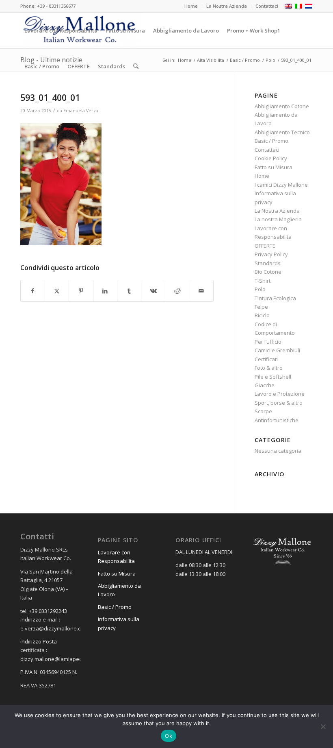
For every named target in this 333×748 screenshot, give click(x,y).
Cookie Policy (271, 158)
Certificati (266, 359)
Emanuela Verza (80, 110)
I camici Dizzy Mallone (281, 184)
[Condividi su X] (57, 290)
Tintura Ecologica (275, 298)
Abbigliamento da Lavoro (119, 590)
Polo (260, 289)
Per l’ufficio (268, 341)
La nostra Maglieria (278, 219)
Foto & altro (269, 367)
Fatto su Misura (273, 167)
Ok (168, 736)
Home (191, 6)
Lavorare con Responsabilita (116, 557)
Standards (268, 263)
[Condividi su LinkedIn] (105, 290)
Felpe (261, 306)
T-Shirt (262, 280)
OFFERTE (265, 245)
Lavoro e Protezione (280, 393)
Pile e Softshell (273, 376)
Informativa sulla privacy (118, 623)
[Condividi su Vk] (153, 290)
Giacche (265, 385)
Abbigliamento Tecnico (282, 132)
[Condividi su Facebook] (33, 290)
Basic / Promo (271, 140)
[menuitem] (191, 6)
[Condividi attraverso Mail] (201, 290)
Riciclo (262, 315)
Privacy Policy (271, 254)
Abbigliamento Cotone (282, 106)
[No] (323, 726)
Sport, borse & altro (279, 402)
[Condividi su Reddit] (177, 290)
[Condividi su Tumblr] (129, 290)
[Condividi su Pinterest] (81, 290)
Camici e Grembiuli (277, 350)
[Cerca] (136, 66)
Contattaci (266, 6)
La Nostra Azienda (226, 6)
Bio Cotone (268, 271)
